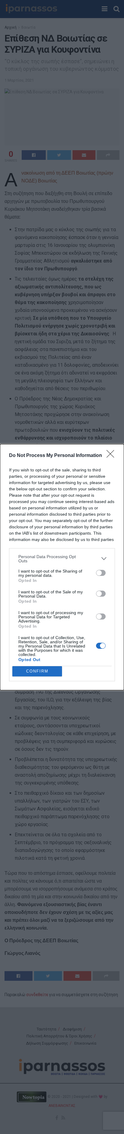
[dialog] (62, 567)
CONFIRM (37, 671)
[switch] (101, 573)
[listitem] (62, 559)
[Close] (112, 455)
